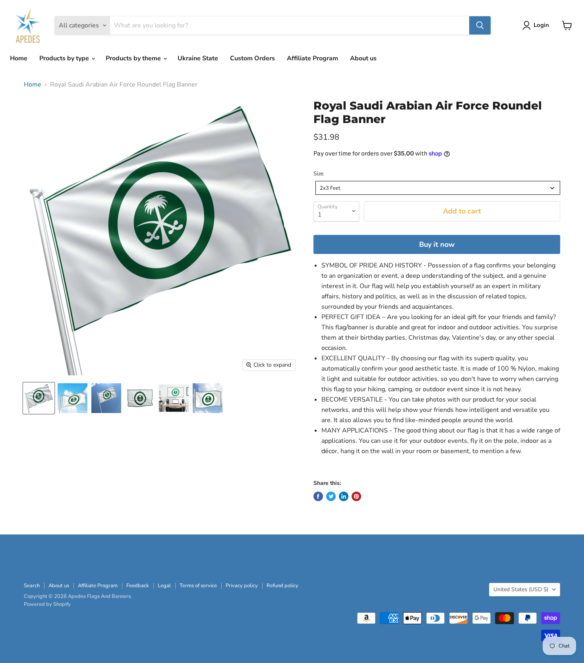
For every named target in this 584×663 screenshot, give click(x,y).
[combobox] (437, 188)
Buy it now (436, 244)
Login (541, 25)
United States (520, 589)
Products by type (65, 58)
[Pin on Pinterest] (356, 496)
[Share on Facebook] (318, 496)
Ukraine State (198, 58)
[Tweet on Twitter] (331, 496)
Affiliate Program (312, 58)
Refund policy (282, 585)
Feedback (137, 585)
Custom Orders (252, 58)
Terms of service (198, 585)
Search (32, 585)
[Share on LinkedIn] (343, 496)
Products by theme (134, 58)
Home (18, 58)
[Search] (480, 25)
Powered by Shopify (47, 604)
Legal (164, 585)
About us (363, 58)
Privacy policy (242, 585)
